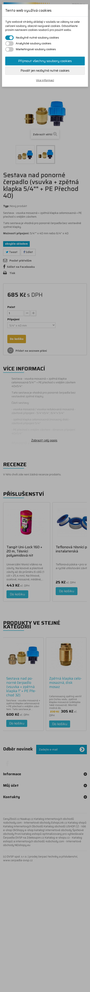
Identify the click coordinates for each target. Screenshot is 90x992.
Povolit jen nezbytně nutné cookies (45, 70)
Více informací (45, 80)
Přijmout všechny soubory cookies (45, 61)
